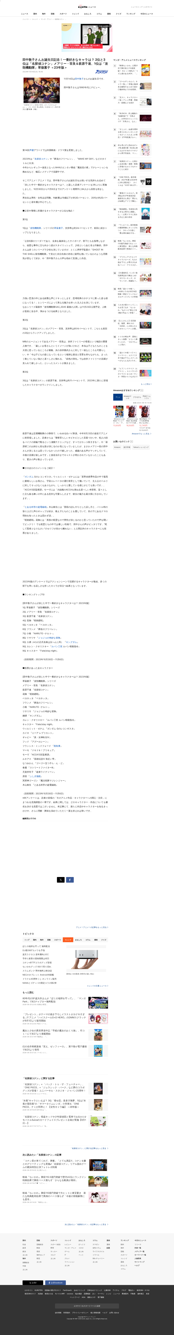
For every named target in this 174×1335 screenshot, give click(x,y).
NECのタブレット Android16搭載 (38, 974)
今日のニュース (146, 14)
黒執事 (57, 746)
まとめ (25, 1255)
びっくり (82, 1244)
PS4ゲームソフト (147, 397)
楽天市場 (127, 447)
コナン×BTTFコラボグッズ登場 (37, 962)
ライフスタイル (98, 1251)
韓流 (38, 1258)
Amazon (117, 447)
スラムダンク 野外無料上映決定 (37, 970)
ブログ (123, 1290)
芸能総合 (40, 1244)
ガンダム (29, 476)
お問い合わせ (114, 1313)
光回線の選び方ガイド (53, 1290)
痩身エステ (91, 1297)
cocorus (70, 1294)
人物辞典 (138, 1258)
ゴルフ (53, 1255)
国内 (35, 14)
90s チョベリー (98, 1258)
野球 (52, 1248)
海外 (44, 14)
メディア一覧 (139, 1251)
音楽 (38, 1251)
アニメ (118, 397)
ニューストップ (137, 7)
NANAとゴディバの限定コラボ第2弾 (39, 983)
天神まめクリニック (94, 1290)
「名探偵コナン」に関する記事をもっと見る (88, 1148)
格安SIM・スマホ (143, 1290)
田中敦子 (79, 78)
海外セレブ (41, 1255)
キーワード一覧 (140, 1255)
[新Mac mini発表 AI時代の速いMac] (86, 958)
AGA (83, 1297)
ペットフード (75, 1297)
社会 (24, 1244)
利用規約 (66, 1313)
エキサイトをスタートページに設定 (87, 1306)
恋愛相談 (87, 1294)
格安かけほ (49, 1294)
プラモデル (137, 397)
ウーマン (101, 1294)
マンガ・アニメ (70, 1248)
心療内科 (107, 1290)
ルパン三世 (56, 646)
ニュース (24, 14)
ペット (81, 1255)
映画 (38, 1248)
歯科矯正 (140, 1294)
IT (65, 1255)
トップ (26, 940)
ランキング (130, 14)
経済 (24, 1248)
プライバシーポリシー (80, 1313)
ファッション (70, 1262)
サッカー (54, 1251)
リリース (138, 1244)
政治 (24, 1251)
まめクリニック (79, 1290)
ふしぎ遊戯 (35, 776)
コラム (99, 14)
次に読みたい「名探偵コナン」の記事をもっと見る (86, 1224)
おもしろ (87, 14)
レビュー (68, 1244)
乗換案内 (125, 1294)
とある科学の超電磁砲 (36, 507)
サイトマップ (139, 1262)
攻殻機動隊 (35, 228)
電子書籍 (101, 1297)
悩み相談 (78, 1294)
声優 (31, 150)
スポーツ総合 (56, 1244)
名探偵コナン (41, 159)
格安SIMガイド (30, 1294)
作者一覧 (138, 1248)
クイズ (118, 14)
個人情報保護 (95, 1313)
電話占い (131, 1290)
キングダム (71, 642)
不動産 (132, 1294)
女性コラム (97, 1248)
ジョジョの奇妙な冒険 (49, 638)
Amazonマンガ (127, 397)
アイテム (116, 1290)
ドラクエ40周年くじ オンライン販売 (40, 979)
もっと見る (145, 384)
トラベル (96, 1255)
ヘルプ (137, 1265)
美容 (147, 1294)
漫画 (109, 14)
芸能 (52, 14)
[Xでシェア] (60, 880)
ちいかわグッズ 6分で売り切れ (37, 966)
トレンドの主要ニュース (97, 986)
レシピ (108, 1294)
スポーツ (63, 14)
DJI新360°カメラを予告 (34, 950)
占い (94, 1294)
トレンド (75, 14)
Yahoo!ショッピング (141, 447)
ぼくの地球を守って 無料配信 (36, 946)
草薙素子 (58, 228)
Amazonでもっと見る (140, 434)
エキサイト (148, 7)
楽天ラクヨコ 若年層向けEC (36, 954)
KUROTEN (38, 1290)
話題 (108, 1248)
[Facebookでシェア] (70, 880)
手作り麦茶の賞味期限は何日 (36, 958)
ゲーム (67, 1251)
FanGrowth (67, 1290)
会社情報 (58, 1313)
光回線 (40, 1294)
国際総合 (26, 1262)
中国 (24, 1266)
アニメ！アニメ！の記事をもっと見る (91, 927)
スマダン (96, 1244)
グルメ (67, 1258)
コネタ (81, 1248)
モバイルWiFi (60, 1294)
